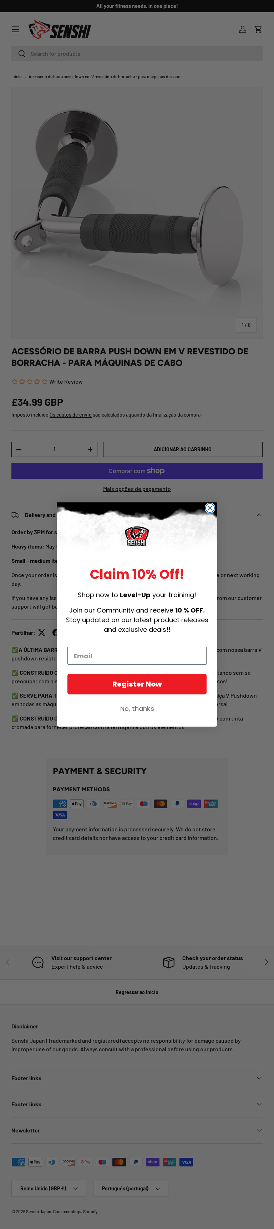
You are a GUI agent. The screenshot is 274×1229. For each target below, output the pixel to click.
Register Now (137, 684)
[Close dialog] (210, 507)
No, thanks (137, 708)
